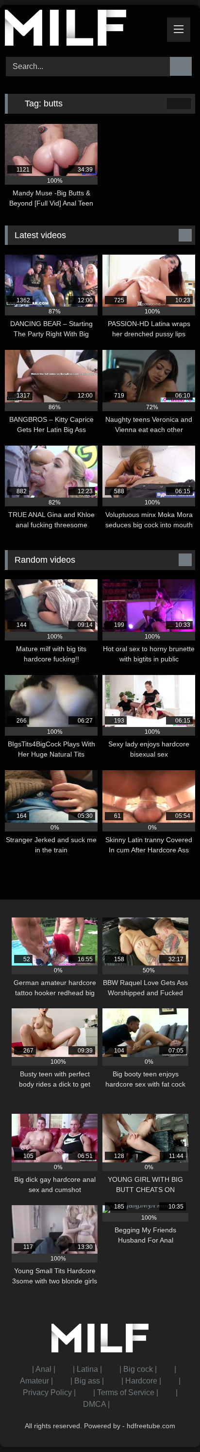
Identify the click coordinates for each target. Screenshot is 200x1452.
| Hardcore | (141, 1381)
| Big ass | (87, 1381)
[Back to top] (171, 1423)
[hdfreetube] (82, 29)
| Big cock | (138, 1369)
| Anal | (43, 1369)
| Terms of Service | (125, 1392)
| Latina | (87, 1369)
